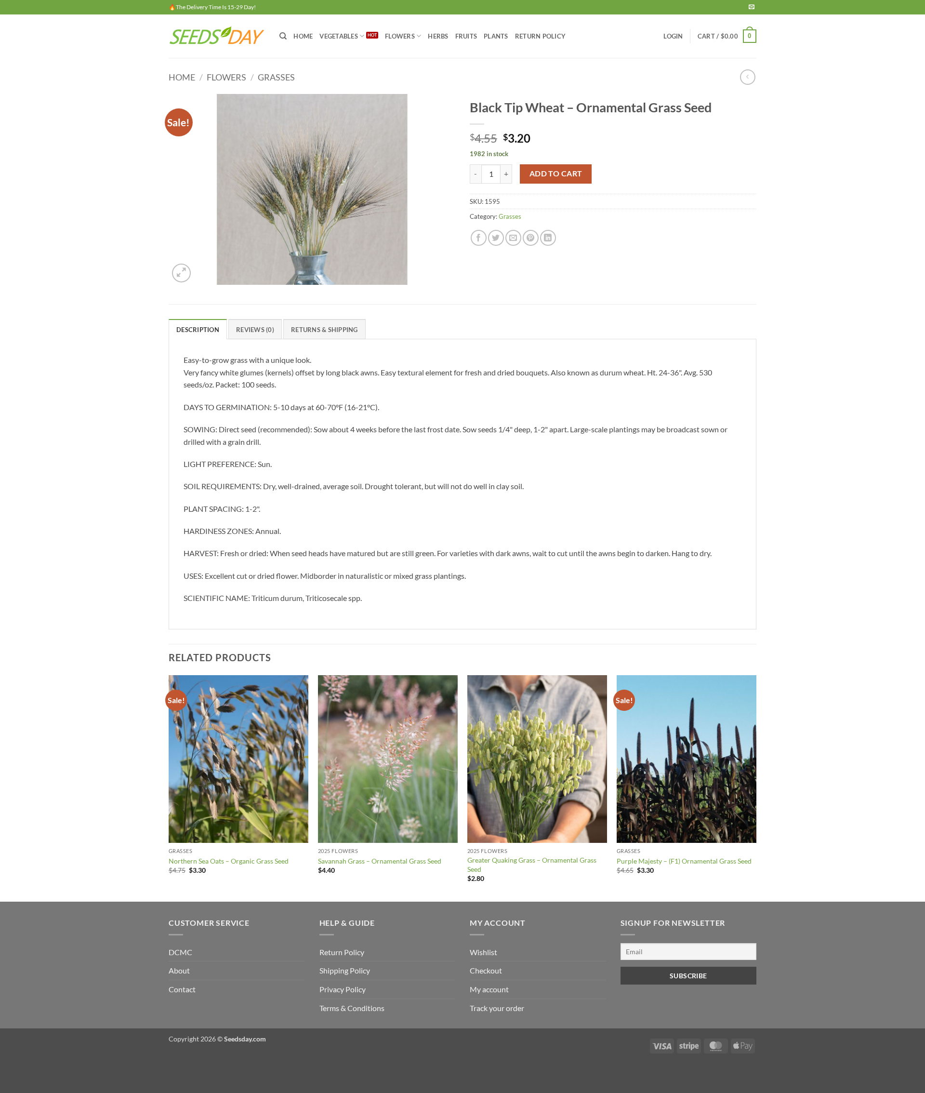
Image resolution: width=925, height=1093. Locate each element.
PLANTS (496, 36)
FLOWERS (400, 36)
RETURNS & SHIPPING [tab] (324, 329)
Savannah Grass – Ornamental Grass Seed (379, 861)
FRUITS (466, 36)
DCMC (180, 952)
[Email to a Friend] (513, 238)
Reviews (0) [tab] (255, 329)
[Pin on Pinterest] (531, 238)
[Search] (283, 36)
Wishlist (483, 952)
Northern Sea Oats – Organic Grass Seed (229, 861)
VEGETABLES (338, 36)
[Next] (756, 787)
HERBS (438, 36)
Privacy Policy (342, 989)
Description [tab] (197, 329)
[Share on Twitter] (496, 238)
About (179, 970)
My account (489, 989)
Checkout (486, 970)
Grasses (276, 77)
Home (303, 36)
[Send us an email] (751, 7)
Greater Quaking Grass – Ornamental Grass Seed (531, 864)
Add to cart (555, 173)
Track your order (497, 1008)
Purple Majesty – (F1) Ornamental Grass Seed (684, 861)
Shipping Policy (344, 970)
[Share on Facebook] (479, 238)
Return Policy (540, 36)
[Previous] (169, 787)
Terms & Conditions (351, 1008)
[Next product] (747, 76)
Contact (182, 989)
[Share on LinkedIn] (548, 238)
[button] (673, 36)
